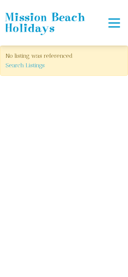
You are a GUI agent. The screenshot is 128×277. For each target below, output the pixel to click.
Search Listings (25, 65)
